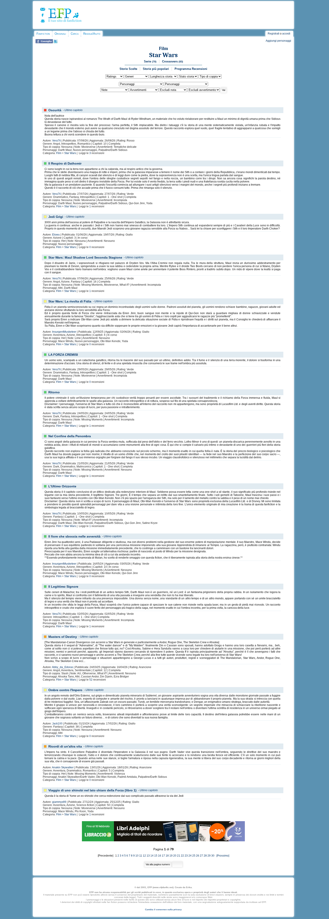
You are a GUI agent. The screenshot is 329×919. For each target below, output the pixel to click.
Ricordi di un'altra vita (65, 746)
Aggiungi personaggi (278, 40)
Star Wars (163, 55)
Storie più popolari (156, 69)
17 (163, 855)
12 (144, 855)
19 (171, 855)
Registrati (273, 33)
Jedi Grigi (55, 217)
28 (205, 855)
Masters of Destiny (62, 636)
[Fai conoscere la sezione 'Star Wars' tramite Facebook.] (44, 42)
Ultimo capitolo (73, 110)
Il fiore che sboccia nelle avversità (74, 536)
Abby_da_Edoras (62, 667)
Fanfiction (43, 33)
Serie (150, 61)
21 (178, 855)
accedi (286, 33)
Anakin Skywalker (63, 767)
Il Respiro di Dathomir (64, 163)
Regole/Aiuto (91, 33)
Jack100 (57, 723)
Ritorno (54, 392)
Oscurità (54, 110)
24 (190, 855)
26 (197, 855)
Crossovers (172, 61)
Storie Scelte (128, 69)
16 (159, 855)
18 (167, 855)
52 (90, 679)
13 (148, 855)
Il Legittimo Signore (63, 586)
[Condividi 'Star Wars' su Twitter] (55, 42)
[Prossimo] (222, 855)
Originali (60, 33)
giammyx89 (59, 801)
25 (193, 855)
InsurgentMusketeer (64, 331)
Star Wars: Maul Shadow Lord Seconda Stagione (85, 257)
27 (201, 855)
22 (182, 855)
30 (212, 855)
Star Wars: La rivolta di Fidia (69, 301)
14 (152, 855)
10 (137, 855)
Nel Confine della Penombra (69, 436)
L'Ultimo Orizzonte (62, 486)
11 (140, 855)
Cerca (75, 33)
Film (163, 48)
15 (155, 855)
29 (209, 855)
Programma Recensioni (191, 69)
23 (186, 855)
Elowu (56, 234)
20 (174, 855)
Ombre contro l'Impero (65, 690)
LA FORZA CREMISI (63, 354)
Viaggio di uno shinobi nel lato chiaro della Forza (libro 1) (92, 790)
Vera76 (56, 140)
